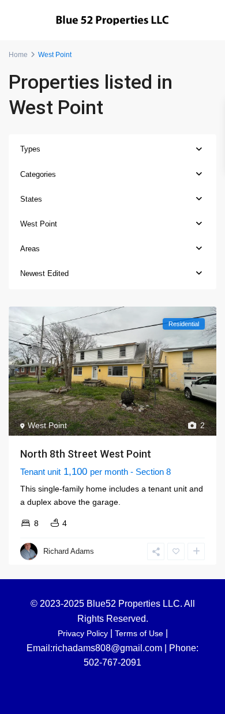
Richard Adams (68, 551)
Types (30, 149)
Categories (38, 174)
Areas (30, 248)
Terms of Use (139, 633)
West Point (38, 224)
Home (18, 55)
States (31, 199)
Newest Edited (44, 273)
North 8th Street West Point (85, 454)
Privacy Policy (83, 633)
